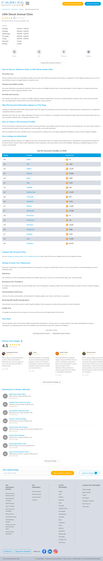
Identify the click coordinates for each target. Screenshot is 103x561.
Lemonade (30, 197)
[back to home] (12, 3)
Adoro (29, 159)
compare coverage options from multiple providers (23, 256)
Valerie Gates (64, 352)
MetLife (29, 206)
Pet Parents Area (11, 517)
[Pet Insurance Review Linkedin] (50, 551)
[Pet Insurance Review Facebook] (44, 551)
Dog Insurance (36, 494)
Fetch (28, 178)
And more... (62, 542)
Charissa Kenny (91, 352)
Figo (28, 183)
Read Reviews (10, 503)
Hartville (29, 187)
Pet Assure (30, 215)
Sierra (35, 352)
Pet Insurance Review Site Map (91, 558)
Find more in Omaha (50, 461)
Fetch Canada (86, 490)
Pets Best (30, 225)
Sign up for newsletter (23, 551)
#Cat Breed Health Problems (41, 333)
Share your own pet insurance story (11, 527)
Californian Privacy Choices (53, 558)
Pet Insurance (36, 491)
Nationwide (30, 211)
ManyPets (30, 201)
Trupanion (30, 243)
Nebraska (14, 9)
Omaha (21, 9)
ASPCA (29, 169)
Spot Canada (86, 492)
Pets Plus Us (86, 504)
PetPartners (30, 220)
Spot (28, 239)
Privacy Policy (39, 558)
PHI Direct (85, 498)
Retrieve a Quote (93, 4)
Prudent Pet (30, 229)
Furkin (84, 495)
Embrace (29, 173)
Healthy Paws (31, 192)
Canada (34, 500)
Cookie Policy (77, 558)
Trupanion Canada (88, 501)
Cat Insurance (36, 497)
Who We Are (10, 514)
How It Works (10, 506)
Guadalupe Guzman (12, 352)
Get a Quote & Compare (72, 4)
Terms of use (67, 558)
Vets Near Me (6, 9)
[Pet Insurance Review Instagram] (55, 551)
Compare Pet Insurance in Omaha (50, 63)
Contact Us (7, 551)
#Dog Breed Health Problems (61, 333)
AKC (28, 164)
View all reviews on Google (50, 382)
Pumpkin (29, 234)
